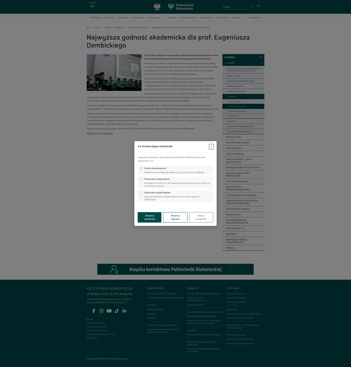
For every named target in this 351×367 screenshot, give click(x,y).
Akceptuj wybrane (175, 217)
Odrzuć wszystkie (201, 217)
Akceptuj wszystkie (149, 217)
